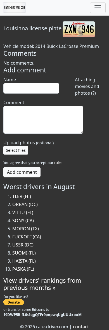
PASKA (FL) (23, 269)
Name (9, 80)
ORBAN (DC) (25, 204)
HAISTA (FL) (24, 261)
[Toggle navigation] (98, 7)
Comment (13, 102)
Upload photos (28, 143)
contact (81, 327)
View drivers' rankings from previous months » (42, 284)
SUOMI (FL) (24, 253)
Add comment (22, 172)
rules (58, 162)
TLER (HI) (21, 196)
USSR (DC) (23, 245)
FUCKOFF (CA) (26, 237)
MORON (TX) (25, 229)
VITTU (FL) (22, 212)
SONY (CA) (23, 220)
